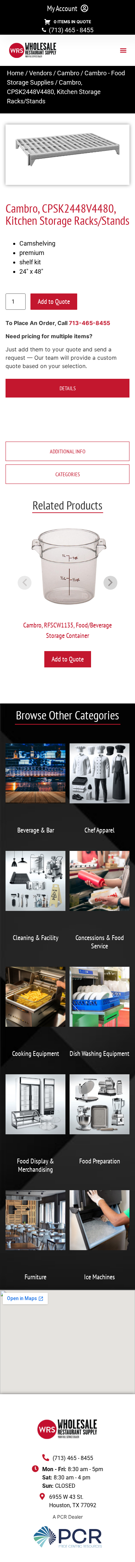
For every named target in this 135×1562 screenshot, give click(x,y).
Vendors (40, 73)
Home (15, 73)
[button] (123, 50)
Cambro (68, 73)
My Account (62, 8)
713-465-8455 (89, 322)
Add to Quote (54, 301)
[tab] (67, 388)
